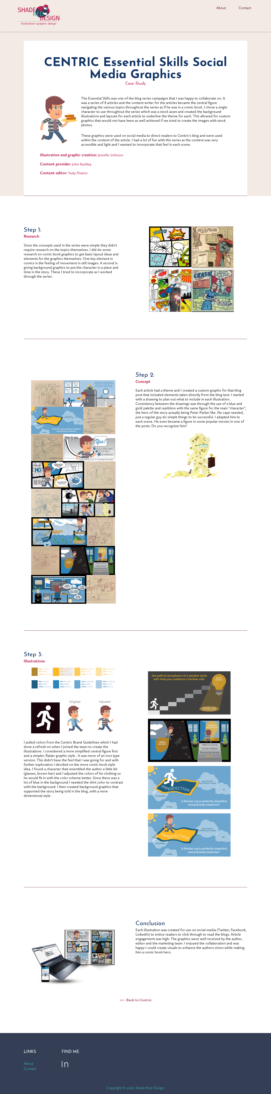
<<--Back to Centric (136, 1000)
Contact (245, 8)
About (221, 8)
